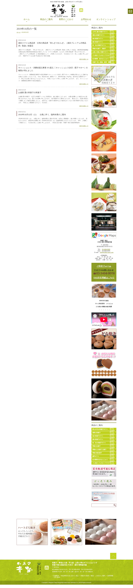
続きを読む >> (83, 59)
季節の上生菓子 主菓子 (99, 449)
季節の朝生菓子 (97, 453)
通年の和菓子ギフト (98, 35)
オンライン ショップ (106, 19)
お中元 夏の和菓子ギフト (100, 32)
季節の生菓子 (96, 446)
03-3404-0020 (106, 249)
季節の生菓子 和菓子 (99, 48)
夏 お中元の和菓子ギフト (100, 429)
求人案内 (57, 577)
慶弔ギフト (95, 456)
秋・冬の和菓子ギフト (99, 45)
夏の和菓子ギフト (97, 42)
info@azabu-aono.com (106, 252)
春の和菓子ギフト (97, 38)
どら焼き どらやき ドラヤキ (101, 55)
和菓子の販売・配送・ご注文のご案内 (93, 576)
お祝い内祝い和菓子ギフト (100, 52)
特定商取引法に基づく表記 (70, 576)
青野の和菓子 (96, 432)
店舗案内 (56, 576)
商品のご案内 (46, 19)
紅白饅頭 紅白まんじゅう (100, 58)
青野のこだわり (66, 19)
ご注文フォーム (104, 266)
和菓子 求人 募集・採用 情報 (101, 62)
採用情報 (110, 576)
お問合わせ (86, 19)
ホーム (26, 19)
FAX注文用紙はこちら (104, 277)
